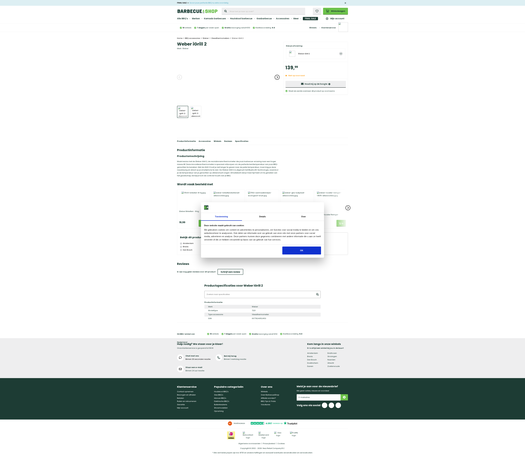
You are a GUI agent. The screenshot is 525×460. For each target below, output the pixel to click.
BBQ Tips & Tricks (268, 401)
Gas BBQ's (218, 395)
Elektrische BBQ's (221, 401)
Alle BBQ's (182, 18)
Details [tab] (262, 216)
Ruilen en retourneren (186, 401)
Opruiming (219, 411)
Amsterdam (312, 353)
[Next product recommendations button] (347, 207)
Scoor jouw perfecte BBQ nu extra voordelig (208, 3)
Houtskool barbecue (241, 18)
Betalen (180, 398)
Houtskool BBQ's (221, 391)
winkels (187, 27)
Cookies (281, 443)
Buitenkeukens (220, 404)
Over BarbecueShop (270, 395)
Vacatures (265, 404)
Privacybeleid (269, 443)
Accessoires (282, 18)
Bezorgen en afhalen (186, 395)
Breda (310, 356)
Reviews (228, 141)
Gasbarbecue (264, 18)
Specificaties (241, 141)
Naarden (331, 359)
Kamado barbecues (215, 18)
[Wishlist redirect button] (317, 11)
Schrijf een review (230, 271)
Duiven (310, 366)
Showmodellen (221, 408)
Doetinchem (312, 363)
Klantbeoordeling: (265, 27)
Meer (296, 18)
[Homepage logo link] (197, 11)
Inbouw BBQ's (220, 398)
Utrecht (330, 363)
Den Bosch (312, 359)
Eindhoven (332, 353)
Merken (196, 18)
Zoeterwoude (333, 366)
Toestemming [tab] (221, 216)
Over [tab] (303, 216)
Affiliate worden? (268, 398)
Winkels (313, 27)
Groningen (332, 356)
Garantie (181, 404)
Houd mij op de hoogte (316, 84)
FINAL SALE (310, 18)
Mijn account (337, 18)
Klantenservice (328, 27)
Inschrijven (344, 397)
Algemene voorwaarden (249, 443)
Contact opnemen (185, 391)
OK (301, 250)
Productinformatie (186, 141)
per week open (208, 27)
